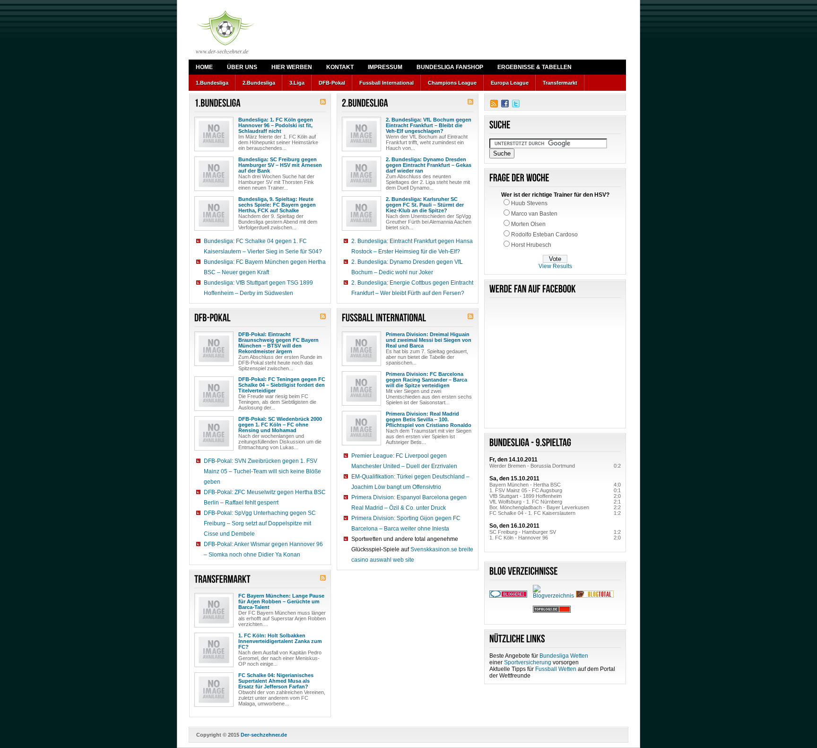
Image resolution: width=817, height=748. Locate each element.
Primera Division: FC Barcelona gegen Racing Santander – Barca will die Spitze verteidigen (426, 379)
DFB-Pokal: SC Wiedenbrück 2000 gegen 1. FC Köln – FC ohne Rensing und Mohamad (280, 424)
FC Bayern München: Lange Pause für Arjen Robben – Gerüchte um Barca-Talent (281, 601)
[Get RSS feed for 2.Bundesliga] (470, 102)
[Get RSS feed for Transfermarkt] (323, 578)
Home (204, 67)
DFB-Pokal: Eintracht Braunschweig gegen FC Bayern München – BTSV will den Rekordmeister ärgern (278, 342)
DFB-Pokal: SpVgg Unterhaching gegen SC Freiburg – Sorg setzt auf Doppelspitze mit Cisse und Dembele (260, 523)
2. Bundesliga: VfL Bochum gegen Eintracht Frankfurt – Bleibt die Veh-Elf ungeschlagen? (428, 125)
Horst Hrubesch (531, 245)
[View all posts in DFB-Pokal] (212, 318)
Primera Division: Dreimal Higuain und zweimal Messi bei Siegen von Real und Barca (428, 339)
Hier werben (291, 67)
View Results (555, 266)
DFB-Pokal (332, 83)
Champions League (452, 83)
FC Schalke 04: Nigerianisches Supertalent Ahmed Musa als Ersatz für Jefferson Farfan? (275, 680)
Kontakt (340, 67)
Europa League (510, 83)
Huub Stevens (529, 203)
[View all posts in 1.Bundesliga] (217, 103)
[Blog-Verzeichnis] (508, 595)
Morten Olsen (528, 224)
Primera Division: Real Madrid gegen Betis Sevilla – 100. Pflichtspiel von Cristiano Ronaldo (428, 419)
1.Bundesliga (212, 83)
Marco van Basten (534, 213)
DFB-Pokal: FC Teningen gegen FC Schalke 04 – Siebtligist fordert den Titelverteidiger (281, 384)
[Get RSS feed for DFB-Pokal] (323, 317)
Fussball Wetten (555, 669)
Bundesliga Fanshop (450, 67)
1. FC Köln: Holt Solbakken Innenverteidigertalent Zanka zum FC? (280, 641)
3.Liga (296, 83)
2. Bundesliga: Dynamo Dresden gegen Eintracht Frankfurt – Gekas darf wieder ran (428, 165)
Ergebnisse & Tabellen (534, 67)
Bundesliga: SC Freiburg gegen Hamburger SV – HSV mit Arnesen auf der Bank (280, 165)
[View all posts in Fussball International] (384, 318)
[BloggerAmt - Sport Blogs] (554, 595)
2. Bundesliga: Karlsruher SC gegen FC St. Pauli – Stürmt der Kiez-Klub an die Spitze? (425, 204)
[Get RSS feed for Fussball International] (470, 317)
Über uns (242, 67)
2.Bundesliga (259, 83)
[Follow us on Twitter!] (516, 103)
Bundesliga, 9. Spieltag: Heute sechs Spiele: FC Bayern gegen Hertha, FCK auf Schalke (277, 204)
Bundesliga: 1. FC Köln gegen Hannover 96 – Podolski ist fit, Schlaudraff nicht (275, 125)
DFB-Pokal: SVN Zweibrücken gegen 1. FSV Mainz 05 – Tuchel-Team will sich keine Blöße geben (262, 471)
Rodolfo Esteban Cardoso (544, 234)
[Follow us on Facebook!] (505, 103)
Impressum (385, 67)
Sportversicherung (527, 662)
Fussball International (386, 83)
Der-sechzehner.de (264, 735)
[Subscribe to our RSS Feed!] (494, 103)
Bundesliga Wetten (563, 655)
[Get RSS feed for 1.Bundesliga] (323, 102)
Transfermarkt (560, 83)
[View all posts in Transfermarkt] (222, 579)
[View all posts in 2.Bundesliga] (365, 103)
